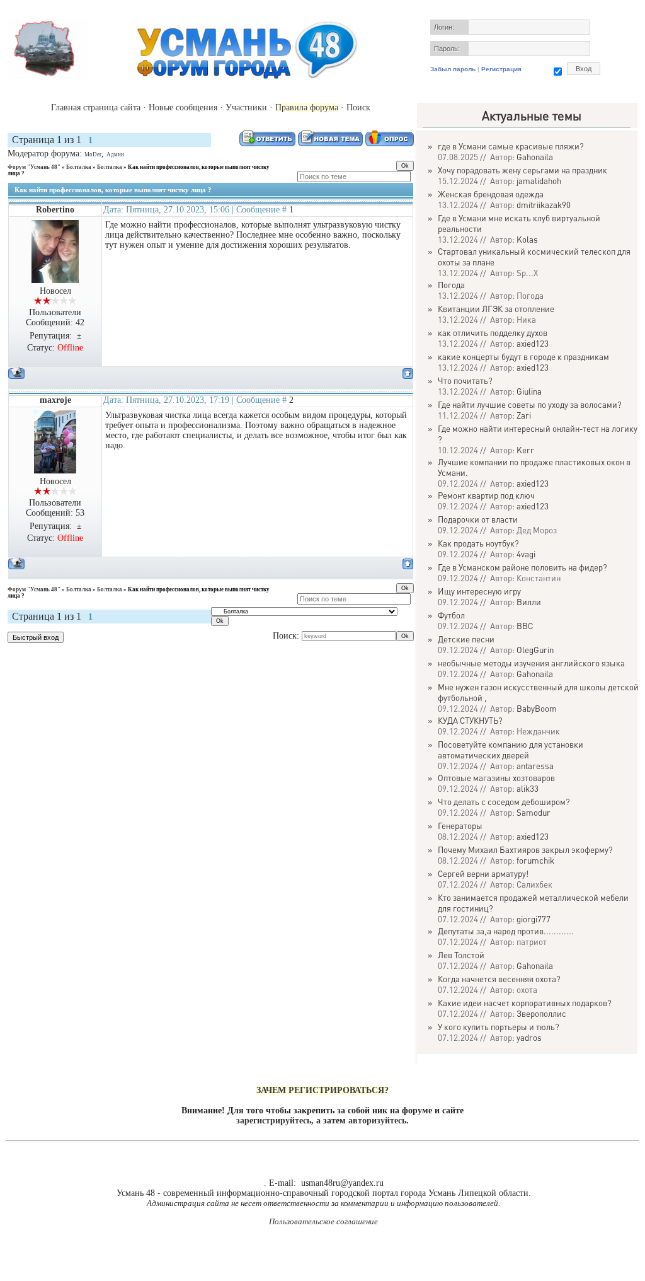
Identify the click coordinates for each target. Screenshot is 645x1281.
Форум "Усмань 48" (34, 167)
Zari (524, 415)
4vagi (526, 553)
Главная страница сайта (95, 107)
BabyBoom (537, 708)
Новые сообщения (183, 107)
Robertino (55, 209)
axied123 (533, 343)
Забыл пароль (453, 69)
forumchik (535, 860)
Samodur (534, 812)
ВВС (525, 625)
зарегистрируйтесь (273, 1120)
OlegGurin (535, 649)
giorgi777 (534, 918)
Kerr (525, 449)
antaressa (535, 765)
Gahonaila (535, 156)
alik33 (528, 788)
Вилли (529, 601)
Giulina (529, 391)
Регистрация (501, 69)
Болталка (78, 167)
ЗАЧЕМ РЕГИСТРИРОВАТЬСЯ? (322, 1090)
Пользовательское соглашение (323, 1221)
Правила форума (306, 107)
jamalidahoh (539, 180)
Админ (115, 154)
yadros (529, 1037)
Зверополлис (541, 1013)
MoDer (92, 154)
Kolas (527, 239)
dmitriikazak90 (544, 204)
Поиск (358, 107)
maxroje (55, 400)
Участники (246, 107)
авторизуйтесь (377, 1120)
